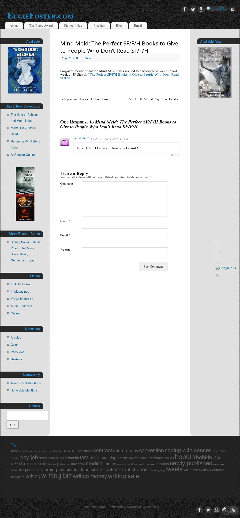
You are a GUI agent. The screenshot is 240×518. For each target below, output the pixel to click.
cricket (15, 458)
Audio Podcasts (21, 306)
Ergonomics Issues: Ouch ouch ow (84, 99)
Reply (175, 155)
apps (15, 450)
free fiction (125, 457)
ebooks (73, 457)
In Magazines (20, 291)
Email (138, 25)
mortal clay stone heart (130, 464)
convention (151, 450)
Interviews (18, 352)
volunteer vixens (196, 469)
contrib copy (125, 450)
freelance (141, 457)
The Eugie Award (41, 25)
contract (102, 450)
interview (51, 464)
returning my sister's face (64, 469)
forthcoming (105, 457)
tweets (174, 468)
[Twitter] (192, 9)
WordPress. (151, 507)
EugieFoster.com (40, 15)
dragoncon (47, 457)
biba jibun (70, 451)
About (14, 25)
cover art (219, 450)
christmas (85, 450)
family (86, 457)
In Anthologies (20, 284)
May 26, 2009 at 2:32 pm (109, 139)
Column (16, 344)
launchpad (77, 464)
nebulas (162, 463)
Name (65, 221)
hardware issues (161, 457)
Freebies (99, 25)
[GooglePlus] (217, 8)
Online (15, 313)
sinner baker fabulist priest (119, 469)
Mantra (132, 507)
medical (95, 463)
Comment (65, 184)
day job (29, 457)
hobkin (185, 456)
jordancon (63, 464)
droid (61, 457)
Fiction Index (73, 25)
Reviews (16, 359)
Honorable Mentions (24, 390)
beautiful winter (28, 451)
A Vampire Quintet (23, 154)
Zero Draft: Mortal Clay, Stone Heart (153, 99)
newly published (191, 462)
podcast (31, 469)
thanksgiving (157, 470)
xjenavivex (81, 137)
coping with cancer (188, 450)
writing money (90, 476)
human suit (33, 463)
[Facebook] (184, 9)
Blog (119, 25)
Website (65, 249)
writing (33, 476)
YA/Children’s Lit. (22, 298)
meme (110, 463)
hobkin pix (208, 457)
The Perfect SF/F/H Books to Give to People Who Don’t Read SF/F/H (119, 76)
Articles (16, 337)
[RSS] (232, 9)
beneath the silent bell (50, 451)
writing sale (123, 475)
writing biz (56, 475)
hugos (15, 464)
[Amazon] (201, 9)
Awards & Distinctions (26, 383)
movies (149, 464)
